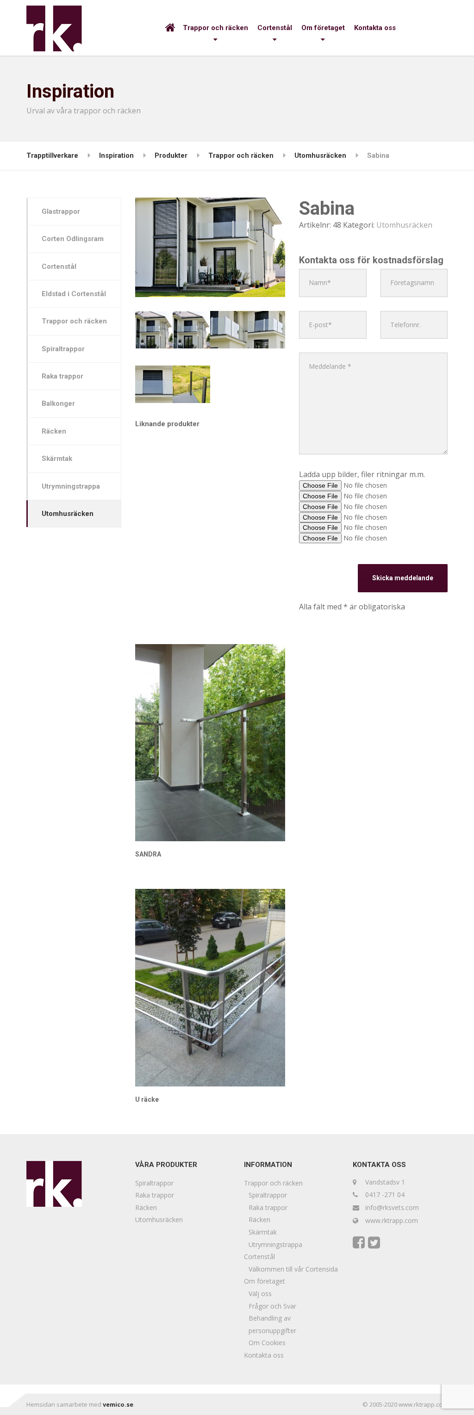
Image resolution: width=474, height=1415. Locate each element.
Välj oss (260, 1293)
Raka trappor (62, 376)
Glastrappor (61, 211)
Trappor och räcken (215, 28)
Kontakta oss (375, 28)
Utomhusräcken (404, 225)
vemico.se (118, 1404)
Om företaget (323, 28)
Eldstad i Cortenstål (74, 294)
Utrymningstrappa (71, 486)
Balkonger (58, 403)
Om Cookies (267, 1342)
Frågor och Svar (272, 1306)
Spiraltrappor (63, 349)
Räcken (54, 431)
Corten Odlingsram (73, 239)
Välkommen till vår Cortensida (293, 1269)
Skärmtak (57, 458)
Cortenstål (274, 28)
